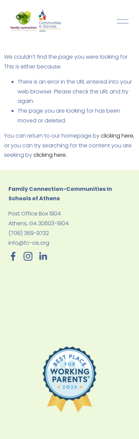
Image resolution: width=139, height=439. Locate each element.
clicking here (117, 136)
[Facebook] (13, 256)
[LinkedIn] (43, 256)
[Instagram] (28, 256)
